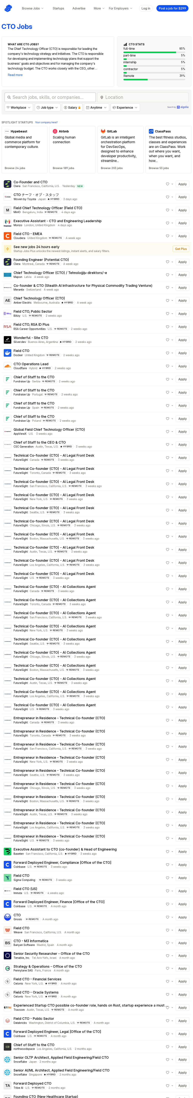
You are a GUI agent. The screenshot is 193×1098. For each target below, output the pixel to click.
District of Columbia (57, 1022)
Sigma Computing (24, 879)
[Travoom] (7, 1007)
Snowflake (20, 1061)
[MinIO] (7, 210)
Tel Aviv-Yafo (40, 957)
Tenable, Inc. (22, 957)
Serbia (36, 381)
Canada (40, 263)
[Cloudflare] (7, 366)
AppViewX (20, 433)
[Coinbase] (7, 864)
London (29, 225)
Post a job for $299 (172, 8)
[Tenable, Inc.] (7, 955)
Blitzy (17, 315)
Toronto (35, 472)
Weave (18, 932)
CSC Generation (24, 446)
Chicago (35, 525)
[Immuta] (7, 891)
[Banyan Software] (7, 943)
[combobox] (145, 97)
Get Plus (181, 249)
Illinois (45, 525)
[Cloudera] (7, 236)
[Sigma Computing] (7, 877)
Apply (182, 184)
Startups (58, 8)
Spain (35, 407)
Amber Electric (23, 302)
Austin (39, 446)
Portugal (37, 394)
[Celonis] (7, 981)
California (47, 186)
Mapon (18, 276)
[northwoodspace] (7, 1047)
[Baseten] (7, 851)
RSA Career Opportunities (30, 328)
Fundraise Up (22, 381)
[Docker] (7, 353)
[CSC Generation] (7, 444)
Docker (18, 355)
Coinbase (19, 866)
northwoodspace (24, 1048)
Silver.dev (20, 341)
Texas (48, 446)
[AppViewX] (7, 431)
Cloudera (19, 238)
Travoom (19, 1009)
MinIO (17, 212)
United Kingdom (45, 225)
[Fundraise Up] (7, 379)
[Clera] (7, 184)
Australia (54, 302)
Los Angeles (37, 564)
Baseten (19, 853)
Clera (17, 186)
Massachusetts (49, 538)
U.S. (57, 186)
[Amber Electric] (7, 300)
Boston (34, 538)
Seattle (34, 512)
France (46, 970)
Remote (52, 212)
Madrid (41, 944)
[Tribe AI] (7, 1085)
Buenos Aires (36, 341)
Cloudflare (20, 368)
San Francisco (31, 186)
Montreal (28, 263)
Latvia (27, 276)
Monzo (18, 225)
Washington (36, 1022)
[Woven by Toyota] (7, 197)
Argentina (52, 341)
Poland (36, 420)
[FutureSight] (7, 457)
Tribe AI (18, 1087)
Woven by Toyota (25, 199)
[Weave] (7, 930)
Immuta (18, 893)
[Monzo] (7, 223)
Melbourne (40, 302)
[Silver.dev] (7, 340)
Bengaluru (29, 212)
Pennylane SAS (23, 970)
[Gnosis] (7, 917)
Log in (146, 8)
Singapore (35, 1074)
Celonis (18, 983)
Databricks (20, 1022)
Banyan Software (24, 944)
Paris (38, 970)
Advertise (78, 8)
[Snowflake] (7, 1059)
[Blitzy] (7, 313)
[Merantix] (7, 287)
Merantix (19, 289)
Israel (53, 957)
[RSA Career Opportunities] (7, 326)
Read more (15, 75)
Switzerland (33, 289)
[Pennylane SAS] (7, 968)
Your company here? (46, 122)
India (40, 212)
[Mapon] (7, 274)
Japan (42, 199)
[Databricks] (7, 1021)
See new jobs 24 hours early (36, 247)
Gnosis (18, 919)
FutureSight (21, 459)
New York (36, 499)
